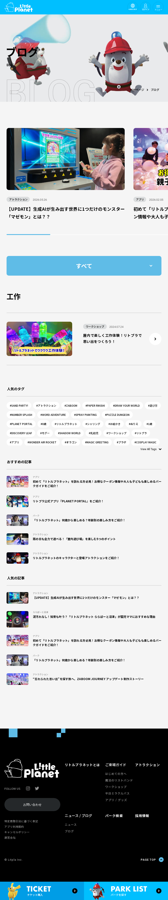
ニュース (71, 824)
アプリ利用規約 (14, 826)
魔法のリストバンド (119, 780)
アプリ (109, 800)
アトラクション (147, 764)
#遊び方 (153, 405)
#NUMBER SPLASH (21, 414)
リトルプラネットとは (82, 764)
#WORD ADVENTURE (53, 414)
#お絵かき (114, 424)
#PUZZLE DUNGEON (117, 414)
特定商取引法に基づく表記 (21, 821)
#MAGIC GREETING (96, 442)
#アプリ (14, 442)
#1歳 (149, 424)
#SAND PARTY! (19, 405)
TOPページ (137, 90)
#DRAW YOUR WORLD (126, 405)
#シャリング (93, 424)
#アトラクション (46, 405)
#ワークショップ (116, 433)
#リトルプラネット (66, 424)
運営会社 (10, 837)
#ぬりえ (133, 424)
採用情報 (142, 815)
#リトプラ (141, 433)
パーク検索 (114, 815)
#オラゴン (71, 442)
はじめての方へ (116, 774)
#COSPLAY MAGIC (145, 442)
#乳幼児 (93, 433)
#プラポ (121, 442)
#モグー (45, 433)
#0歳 (43, 424)
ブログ (69, 831)
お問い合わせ (32, 804)
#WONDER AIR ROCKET (42, 442)
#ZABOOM (71, 405)
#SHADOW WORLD (69, 433)
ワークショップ (116, 787)
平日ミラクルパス (117, 793)
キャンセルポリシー (17, 832)
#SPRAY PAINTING (85, 414)
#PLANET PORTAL (21, 424)
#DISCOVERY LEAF (21, 433)
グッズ (122, 800)
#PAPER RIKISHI (95, 405)
